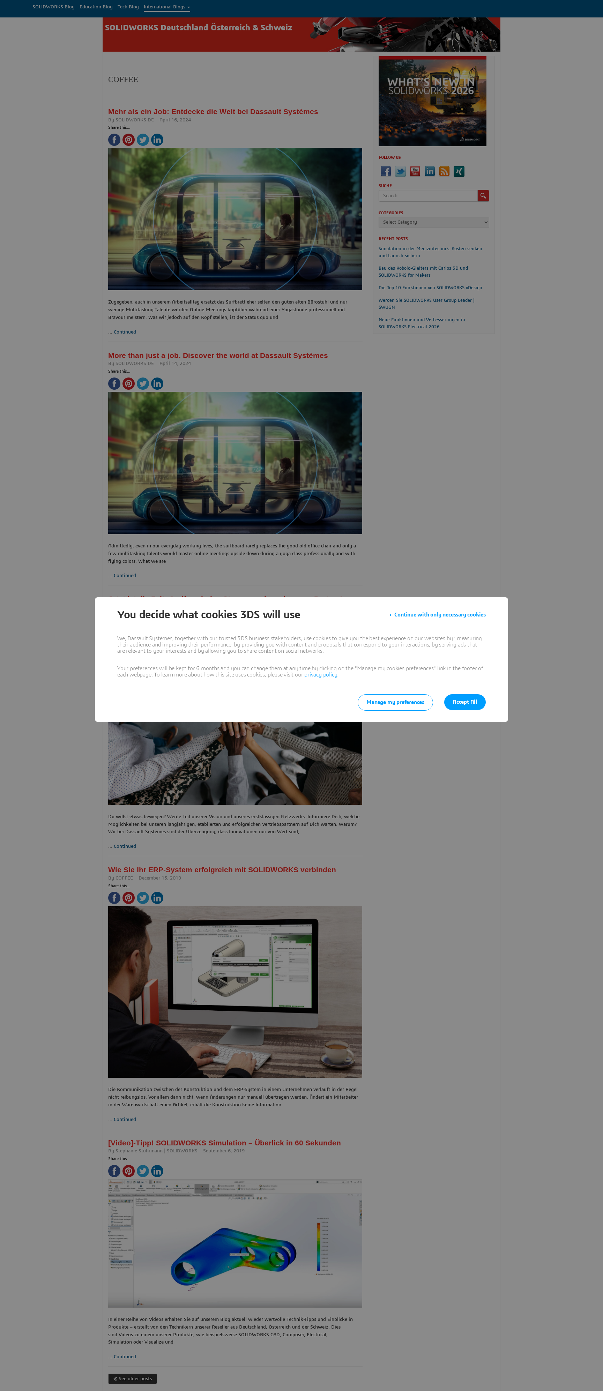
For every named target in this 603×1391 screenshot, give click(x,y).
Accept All (465, 702)
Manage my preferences (395, 702)
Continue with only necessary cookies (440, 615)
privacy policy (320, 675)
